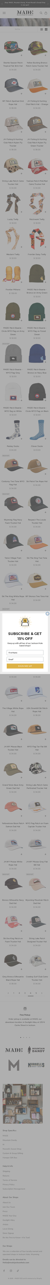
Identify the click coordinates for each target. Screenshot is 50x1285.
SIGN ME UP (25, 666)
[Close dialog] (47, 613)
